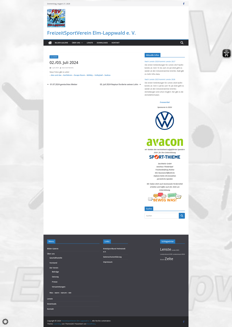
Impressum (107, 262)
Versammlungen (58, 287)
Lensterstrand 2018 (166, 254)
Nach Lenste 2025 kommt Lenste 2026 (160, 79)
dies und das (56, 75)
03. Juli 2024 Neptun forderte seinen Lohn (119, 84)
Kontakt (116, 43)
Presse (54, 282)
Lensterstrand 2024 (179, 254)
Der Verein (54, 268)
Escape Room (79, 75)
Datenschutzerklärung (112, 257)
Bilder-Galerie (61, 43)
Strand (162, 259)
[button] (81, 42)
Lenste (90, 43)
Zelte (169, 258)
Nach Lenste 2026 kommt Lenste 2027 (160, 61)
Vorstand (53, 263)
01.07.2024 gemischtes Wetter (63, 84)
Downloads (102, 43)
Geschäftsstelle (56, 258)
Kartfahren (67, 75)
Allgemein (54, 57)
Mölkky (89, 75)
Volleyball (99, 75)
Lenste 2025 (175, 250)
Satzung (55, 277)
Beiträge (55, 272)
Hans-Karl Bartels (67, 68)
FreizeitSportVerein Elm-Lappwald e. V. (91, 32)
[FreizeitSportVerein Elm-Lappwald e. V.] (50, 43)
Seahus (107, 75)
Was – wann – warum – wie (60, 293)
